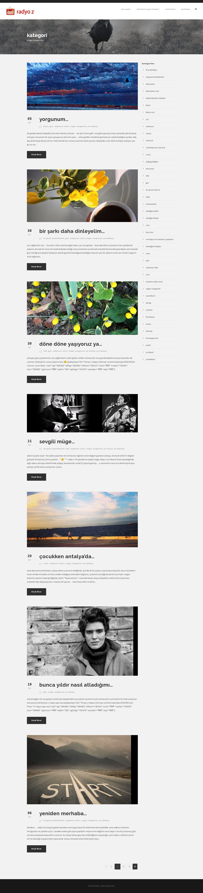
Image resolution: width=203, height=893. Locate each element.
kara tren (149, 232)
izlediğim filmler (152, 218)
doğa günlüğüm (152, 161)
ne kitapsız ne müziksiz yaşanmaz (159, 239)
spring (148, 303)
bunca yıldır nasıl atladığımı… (76, 685)
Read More (36, 154)
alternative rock (152, 91)
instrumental (151, 204)
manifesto (170, 9)
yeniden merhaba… (63, 813)
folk (45, 351)
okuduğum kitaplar (153, 246)
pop (147, 260)
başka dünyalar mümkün (155, 98)
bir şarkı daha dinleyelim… (72, 231)
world (148, 345)
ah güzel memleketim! (53, 238)
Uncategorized (152, 338)
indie (45, 563)
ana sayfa (126, 9)
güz (51, 126)
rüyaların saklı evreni (154, 281)
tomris (148, 324)
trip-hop (149, 331)
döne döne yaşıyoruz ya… (70, 344)
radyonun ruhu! (61, 126)
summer (149, 310)
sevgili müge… (57, 441)
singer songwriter (78, 126)
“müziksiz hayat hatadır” (148, 9)
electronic (150, 168)
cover (148, 154)
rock (148, 274)
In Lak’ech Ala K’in (153, 190)
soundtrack (150, 296)
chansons (150, 126)
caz (147, 119)
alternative (150, 84)
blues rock (150, 112)
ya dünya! (91, 351)
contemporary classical (155, 147)
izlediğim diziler (152, 211)
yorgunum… (53, 119)
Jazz (148, 225)
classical (149, 140)
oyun (148, 253)
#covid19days (151, 70)
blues (45, 126)
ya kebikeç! (93, 126)
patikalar (185, 9)
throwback (150, 317)
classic (148, 133)
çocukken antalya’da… (67, 556)
